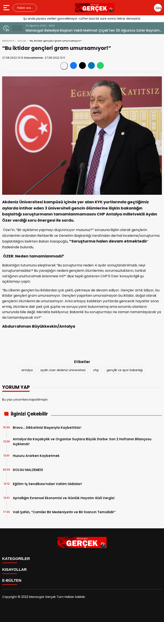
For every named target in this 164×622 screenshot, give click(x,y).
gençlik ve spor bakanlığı (125, 370)
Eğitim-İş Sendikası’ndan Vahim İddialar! (47, 484)
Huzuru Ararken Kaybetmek (36, 455)
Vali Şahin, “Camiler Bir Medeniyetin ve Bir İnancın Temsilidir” (64, 512)
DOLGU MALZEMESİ (28, 470)
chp (96, 370)
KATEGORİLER (16, 559)
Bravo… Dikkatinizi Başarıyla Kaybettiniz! (47, 427)
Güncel (21, 40)
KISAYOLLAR (14, 569)
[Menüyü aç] (7, 7)
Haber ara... (24, 7)
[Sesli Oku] (64, 66)
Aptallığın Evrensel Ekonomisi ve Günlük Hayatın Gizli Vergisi (63, 498)
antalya (27, 370)
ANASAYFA (8, 40)
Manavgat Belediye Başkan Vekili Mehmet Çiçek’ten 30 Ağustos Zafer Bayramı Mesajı (93, 30)
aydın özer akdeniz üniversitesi (62, 370)
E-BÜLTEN (11, 580)
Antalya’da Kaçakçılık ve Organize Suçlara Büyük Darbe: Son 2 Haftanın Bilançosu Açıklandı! (82, 441)
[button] (14, 28)
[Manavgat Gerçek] (94, 7)
